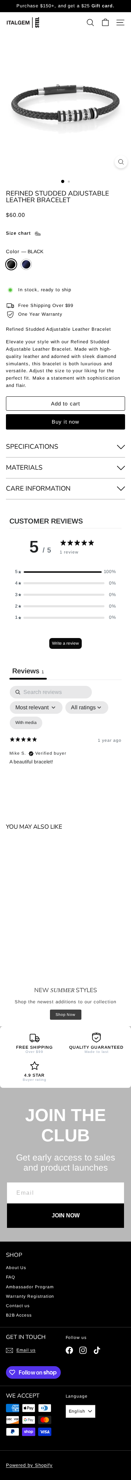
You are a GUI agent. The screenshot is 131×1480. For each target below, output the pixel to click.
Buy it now (65, 422)
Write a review (65, 643)
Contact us (18, 1305)
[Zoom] (121, 161)
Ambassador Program (30, 1286)
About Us (16, 1267)
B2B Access (19, 1315)
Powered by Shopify (29, 1465)
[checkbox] (26, 723)
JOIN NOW (66, 1215)
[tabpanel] (65, 746)
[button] (65, 572)
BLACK (11, 264)
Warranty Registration (30, 1296)
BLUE (26, 264)
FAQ (10, 1277)
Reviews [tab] (28, 671)
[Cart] (105, 22)
